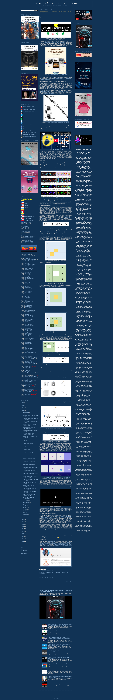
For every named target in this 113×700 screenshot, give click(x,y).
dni (89, 400)
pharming (82, 455)
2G (89, 362)
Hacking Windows (28, 328)
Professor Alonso (25, 226)
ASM (79, 336)
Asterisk (79, 428)
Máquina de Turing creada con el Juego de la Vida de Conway (57, 122)
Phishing (78, 189)
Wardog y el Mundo (28, 367)
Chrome (86, 226)
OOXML (80, 235)
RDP (79, 296)
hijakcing (77, 522)
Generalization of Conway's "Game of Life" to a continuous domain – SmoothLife (55, 125)
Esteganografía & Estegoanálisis (31, 357)
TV (83, 326)
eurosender (78, 517)
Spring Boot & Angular (29, 319)
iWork (83, 373)
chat (90, 264)
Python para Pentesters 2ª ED (30, 352)
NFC (85, 285)
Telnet (81, 506)
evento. (82, 517)
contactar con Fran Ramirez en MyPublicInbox (63, 545)
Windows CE (81, 446)
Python (47, 509)
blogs (77, 204)
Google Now (82, 475)
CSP (83, 465)
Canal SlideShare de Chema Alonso (29, 132)
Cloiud (84, 466)
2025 (23, 403)
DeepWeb (89, 312)
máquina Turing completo (64, 91)
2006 (23, 541)
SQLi (81, 264)
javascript (89, 219)
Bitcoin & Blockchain (29, 335)
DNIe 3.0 (85, 378)
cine (91, 245)
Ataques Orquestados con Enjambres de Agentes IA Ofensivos (59, 682)
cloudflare (78, 218)
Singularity (84, 418)
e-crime (83, 217)
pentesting (79, 152)
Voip (89, 255)
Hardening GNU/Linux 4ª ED (30, 363)
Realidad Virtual (78, 321)
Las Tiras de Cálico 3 (29, 267)
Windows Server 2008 (87, 340)
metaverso (89, 228)
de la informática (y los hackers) (49, 75)
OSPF (76, 493)
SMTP (78, 348)
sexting (91, 297)
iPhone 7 (90, 452)
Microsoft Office (83, 278)
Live (82, 395)
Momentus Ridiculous (88, 289)
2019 (23, 519)
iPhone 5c (86, 452)
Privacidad (87, 154)
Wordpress (79, 213)
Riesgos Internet (28, 320)
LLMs (82, 170)
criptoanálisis (86, 279)
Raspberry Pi (27, 298)
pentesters (82, 257)
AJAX (86, 457)
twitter (77, 180)
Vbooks (86, 326)
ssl (91, 237)
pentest (78, 162)
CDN (85, 405)
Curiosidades (87, 151)
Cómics (77, 173)
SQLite (85, 305)
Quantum (89, 222)
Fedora (87, 409)
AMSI (78, 427)
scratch (90, 350)
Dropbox (76, 338)
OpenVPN (77, 382)
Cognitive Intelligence (81, 182)
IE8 (84, 394)
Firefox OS (86, 471)
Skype (82, 296)
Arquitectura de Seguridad (30, 264)
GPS (80, 210)
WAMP (90, 507)
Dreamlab (26, 205)
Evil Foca (90, 241)
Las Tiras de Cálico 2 (29, 281)
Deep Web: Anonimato (29, 346)
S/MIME (81, 371)
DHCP (90, 406)
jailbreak (78, 212)
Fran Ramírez (57, 75)
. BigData (89, 456)
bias (79, 284)
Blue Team (90, 284)
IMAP (90, 432)
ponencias (82, 527)
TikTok (86, 287)
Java (80, 229)
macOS (78, 257)
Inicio (57, 581)
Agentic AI (83, 268)
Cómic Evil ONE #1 (28, 318)
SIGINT (80, 499)
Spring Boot (27, 314)
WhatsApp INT (27, 277)
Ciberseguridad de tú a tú (29, 279)
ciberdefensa (88, 359)
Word (85, 447)
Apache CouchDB (79, 460)
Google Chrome (79, 207)
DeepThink (86, 408)
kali (87, 217)
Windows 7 (77, 194)
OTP (76, 296)
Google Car (84, 391)
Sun (85, 291)
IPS (79, 433)
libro (89, 201)
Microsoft (79, 176)
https (85, 228)
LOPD (78, 254)
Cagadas (76, 390)
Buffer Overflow (81, 345)
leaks (81, 317)
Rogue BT (89, 441)
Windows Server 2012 (29, 374)
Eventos (83, 149)
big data (77, 181)
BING (90, 198)
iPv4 (88, 218)
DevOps (81, 280)
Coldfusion (77, 391)
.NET (77, 210)
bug (90, 179)
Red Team (26, 323)
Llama (86, 240)
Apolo (76, 428)
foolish (87, 292)
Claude (87, 232)
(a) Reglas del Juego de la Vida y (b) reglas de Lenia (58, 397)
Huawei (86, 478)
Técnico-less (85, 231)
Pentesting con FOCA (29, 358)
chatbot (80, 242)
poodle (86, 527)
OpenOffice (89, 278)
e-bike (89, 423)
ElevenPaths (84, 158)
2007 (23, 540)
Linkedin (78, 266)
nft (89, 247)
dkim (90, 287)
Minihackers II (27, 256)
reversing (84, 259)
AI (44, 572)
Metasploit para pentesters (31, 372)
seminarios (77, 376)
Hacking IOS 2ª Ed (28, 361)
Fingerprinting (88, 165)
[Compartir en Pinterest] (45, 569)
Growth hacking (81, 380)
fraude (86, 185)
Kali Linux (86, 236)
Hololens (76, 478)
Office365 (89, 285)
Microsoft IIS (86, 396)
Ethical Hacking (28, 240)
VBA (84, 507)
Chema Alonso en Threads (27, 117)
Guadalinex (89, 475)
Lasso (90, 394)
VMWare (89, 419)
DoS (84, 331)
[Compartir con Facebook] (43, 569)
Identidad (86, 163)
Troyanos (83, 227)
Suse (90, 418)
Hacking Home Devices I (29, 265)
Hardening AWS (28, 274)
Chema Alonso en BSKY (27, 124)
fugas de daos (83, 520)
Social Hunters (27, 282)
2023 (23, 407)
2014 (23, 528)
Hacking (78, 149)
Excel (82, 236)
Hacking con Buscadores (29, 386)
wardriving (82, 362)
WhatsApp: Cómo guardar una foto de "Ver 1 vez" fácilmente (58, 630)
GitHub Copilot (82, 320)
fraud (76, 452)
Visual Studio (82, 316)
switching (88, 387)
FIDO (77, 471)
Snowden (83, 503)
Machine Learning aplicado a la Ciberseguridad (63, 544)
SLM (86, 321)
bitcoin (85, 191)
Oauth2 (77, 291)
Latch (82, 162)
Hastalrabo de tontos (88, 294)
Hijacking (82, 240)
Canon (91, 428)
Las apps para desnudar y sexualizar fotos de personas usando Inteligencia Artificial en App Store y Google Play (59, 625)
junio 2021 (25, 507)
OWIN (82, 493)
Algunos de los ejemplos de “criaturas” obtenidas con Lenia (57, 197)
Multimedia (78, 315)
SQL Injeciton (86, 442)
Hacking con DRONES (29, 332)
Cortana (78, 378)
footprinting (88, 249)
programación (83, 194)
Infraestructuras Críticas (29, 338)
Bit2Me (86, 241)
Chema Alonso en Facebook (28, 126)
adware (88, 245)
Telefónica (89, 157)
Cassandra (89, 465)
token (83, 233)
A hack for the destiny (29, 330)
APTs (91, 387)
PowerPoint (77, 415)
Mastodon (77, 333)
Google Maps (77, 347)
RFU (90, 497)
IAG (89, 380)
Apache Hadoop (84, 363)
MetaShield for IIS (78, 437)
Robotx (88, 498)
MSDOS (77, 325)
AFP (76, 427)
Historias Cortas (28, 272)
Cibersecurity (89, 377)
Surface (87, 443)
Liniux (78, 485)
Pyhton (66, 572)
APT (85, 233)
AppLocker (89, 460)
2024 (23, 405)
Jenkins (76, 483)
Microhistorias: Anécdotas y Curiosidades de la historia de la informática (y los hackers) (55, 543)
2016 (23, 524)
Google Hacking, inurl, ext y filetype (54, 670)
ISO (77, 479)
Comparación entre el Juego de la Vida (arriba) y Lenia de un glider (57, 477)
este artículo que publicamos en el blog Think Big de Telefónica (55, 42)
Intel (87, 320)
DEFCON (84, 302)
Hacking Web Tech (28, 342)
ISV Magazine (83, 433)
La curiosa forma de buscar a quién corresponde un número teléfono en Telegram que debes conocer (58, 645)
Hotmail (90, 271)
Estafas (89, 175)
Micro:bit (88, 413)
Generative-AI (88, 173)
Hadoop (85, 347)
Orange (90, 396)
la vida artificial (49, 16)
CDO (89, 254)
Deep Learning (80, 187)
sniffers (77, 282)
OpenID (85, 494)
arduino (81, 279)
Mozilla (89, 368)
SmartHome (85, 235)
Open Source (80, 196)
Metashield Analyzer (82, 413)
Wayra (85, 219)
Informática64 (80, 273)
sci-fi (90, 292)
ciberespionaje (80, 201)
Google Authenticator (79, 294)
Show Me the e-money (29, 301)
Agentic (76, 243)
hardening (79, 161)
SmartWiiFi (77, 503)
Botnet (82, 252)
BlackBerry (78, 353)
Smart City (86, 339)
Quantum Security (28, 255)
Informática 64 (83, 277)
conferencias (86, 156)
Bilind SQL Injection (82, 464)
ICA (88, 347)
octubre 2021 (25, 500)
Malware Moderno (28, 287)
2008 (23, 538)
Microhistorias (27, 370)
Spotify (82, 274)
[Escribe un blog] (41, 569)
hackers (88, 162)
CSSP (85, 465)
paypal (90, 361)
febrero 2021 (25, 514)
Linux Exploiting (28, 360)
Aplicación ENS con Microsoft (30, 380)
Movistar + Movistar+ (83, 489)
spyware (89, 322)
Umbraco (81, 507)
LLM (85, 162)
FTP (84, 319)
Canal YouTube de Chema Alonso (29, 134)
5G (90, 362)
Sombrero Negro (28, 284)
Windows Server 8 (88, 511)
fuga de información (88, 252)
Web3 (84, 180)
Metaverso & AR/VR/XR (29, 269)
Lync (90, 485)
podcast (80, 204)
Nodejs (91, 381)
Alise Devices (90, 427)
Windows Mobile (78, 334)
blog (90, 199)
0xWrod (81, 457)
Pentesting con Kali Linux (29, 362)
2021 (23, 410)
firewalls (90, 386)
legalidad (78, 246)
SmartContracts (82, 215)
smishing (77, 531)
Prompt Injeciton (82, 497)
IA (85, 152)
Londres (85, 485)
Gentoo (90, 409)
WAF (90, 326)
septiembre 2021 (26, 502)
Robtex (91, 415)
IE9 (80, 308)
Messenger (89, 298)
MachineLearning (89, 436)
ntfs (87, 525)
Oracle (87, 214)
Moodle (86, 368)
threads (82, 456)
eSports (79, 424)
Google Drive (89, 391)
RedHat (83, 321)
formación (78, 158)
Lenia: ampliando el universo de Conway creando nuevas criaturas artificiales (55, 11)
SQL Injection (86, 179)
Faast (90, 223)
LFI (90, 331)
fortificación (81, 208)
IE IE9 (88, 196)
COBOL (88, 428)
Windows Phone (85, 334)
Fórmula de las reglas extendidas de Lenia (58, 226)
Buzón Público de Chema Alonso (29, 109)
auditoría (80, 177)
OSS (79, 493)
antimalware (85, 209)
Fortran (90, 471)
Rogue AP (77, 371)
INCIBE (77, 433)
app (77, 292)
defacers (86, 423)
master (90, 335)
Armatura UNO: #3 (28, 306)
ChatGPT (85, 172)
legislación (85, 254)
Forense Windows (27, 394)
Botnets (78, 238)
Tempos (82, 168)
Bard (87, 268)
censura (83, 359)
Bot (83, 317)
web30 (86, 362)
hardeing (81, 521)
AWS (77, 329)
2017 (23, 523)
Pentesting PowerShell (29, 348)
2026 (23, 402)
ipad (81, 195)
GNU (80, 338)
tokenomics (77, 200)
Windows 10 (88, 205)
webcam (85, 263)
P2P (89, 268)
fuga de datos (89, 204)
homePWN (82, 452)
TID (85, 245)
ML (82, 270)
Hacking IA (27, 254)
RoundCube (78, 442)
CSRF (82, 298)
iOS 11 (80, 522)
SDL (82, 442)
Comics (82, 165)
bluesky (81, 513)
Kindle (86, 483)
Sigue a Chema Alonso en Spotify (29, 119)
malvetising (78, 525)
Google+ (76, 380)
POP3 (83, 414)
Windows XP (78, 221)
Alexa (83, 260)
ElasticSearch (89, 469)
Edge (78, 308)
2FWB (78, 352)
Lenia (47, 162)
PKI (88, 325)
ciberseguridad (80, 154)
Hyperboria (87, 410)
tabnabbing (89, 531)
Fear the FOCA (25, 224)
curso (89, 250)
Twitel (82, 269)
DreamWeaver (84, 469)
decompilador (84, 450)
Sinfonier (84, 264)
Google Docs (78, 475)
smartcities (84, 344)
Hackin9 (78, 394)
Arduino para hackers (29, 237)
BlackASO (79, 405)
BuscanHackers (81, 377)
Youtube (77, 195)
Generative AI (79, 198)
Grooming (78, 366)
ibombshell (86, 335)
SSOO (90, 442)
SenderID (82, 339)
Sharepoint (90, 321)
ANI (88, 457)
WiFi (85, 187)
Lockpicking (80, 436)
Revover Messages (83, 498)
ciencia (76, 361)
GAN (85, 298)
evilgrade (83, 424)
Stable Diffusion (87, 348)
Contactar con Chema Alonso (28, 106)
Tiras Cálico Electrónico (29, 311)
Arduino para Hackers (29, 315)
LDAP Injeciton (77, 484)
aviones (78, 400)
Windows (78, 165)
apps (89, 238)
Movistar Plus (79, 247)
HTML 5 (86, 380)
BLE (87, 293)
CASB (78, 465)
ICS (85, 338)
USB (76, 284)
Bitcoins (86, 199)
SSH (91, 283)
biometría (78, 232)
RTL (84, 415)
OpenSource (78, 274)
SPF (84, 287)
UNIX (79, 372)
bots (86, 237)
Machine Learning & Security (30, 316)
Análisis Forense (28, 326)
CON (90, 195)
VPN (86, 255)
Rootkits (81, 333)
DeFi (88, 302)
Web (83, 508)
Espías (76, 409)
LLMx (81, 484)
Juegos (83, 198)
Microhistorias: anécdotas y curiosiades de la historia (59, 74)
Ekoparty (26, 207)
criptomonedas (84, 193)
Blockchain (88, 182)
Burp (82, 428)
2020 (23, 518)
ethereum (84, 256)
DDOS (85, 312)
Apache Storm (85, 460)
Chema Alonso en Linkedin (27, 128)
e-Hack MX (26, 211)
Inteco (89, 479)
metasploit (82, 181)
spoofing (89, 213)
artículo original (68, 217)
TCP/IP (91, 333)
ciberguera (82, 423)
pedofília (90, 525)
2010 (23, 535)
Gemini (77, 205)
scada (83, 288)
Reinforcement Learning (79, 441)
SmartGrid (89, 502)
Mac (81, 254)
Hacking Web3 (27, 273)
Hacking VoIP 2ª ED (28, 368)
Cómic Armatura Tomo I (29, 321)
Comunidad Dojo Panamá (29, 216)
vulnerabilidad (86, 404)
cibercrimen (82, 186)
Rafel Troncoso (62, 75)
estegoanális (85, 451)
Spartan (90, 503)
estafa (85, 516)
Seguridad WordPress (29, 339)
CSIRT (80, 465)
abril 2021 (25, 510)
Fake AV (84, 409)
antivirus (77, 279)
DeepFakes (89, 194)
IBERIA (89, 478)
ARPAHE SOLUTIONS (28, 220)
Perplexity (77, 259)
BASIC (81, 352)
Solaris (87, 503)
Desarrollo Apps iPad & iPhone (30, 376)
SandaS (90, 371)
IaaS (86, 433)
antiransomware (79, 301)
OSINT (26, 300)
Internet (78, 167)
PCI (80, 414)
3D (82, 312)
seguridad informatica (87, 530)
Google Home (83, 303)
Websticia (88, 310)
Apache (82, 200)
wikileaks (89, 263)
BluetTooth (88, 464)
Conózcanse (25, 451)
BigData (82, 185)
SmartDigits (85, 502)
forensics (78, 268)
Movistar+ (81, 245)
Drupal (90, 354)
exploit (85, 196)
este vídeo (41, 218)
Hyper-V (83, 410)
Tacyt (86, 229)
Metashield (77, 278)
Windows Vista (82, 190)
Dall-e (84, 429)
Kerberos (77, 381)
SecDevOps (79, 310)
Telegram (78, 226)
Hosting (81, 394)
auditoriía (78, 513)
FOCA (85, 168)
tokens (87, 195)
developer (83, 223)
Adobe (80, 329)
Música (90, 181)
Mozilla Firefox (83, 266)
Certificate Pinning (84, 336)
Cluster (26, 347)
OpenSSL (85, 325)
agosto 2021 (25, 504)
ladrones (76, 387)
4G (77, 336)
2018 (23, 521)
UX (80, 372)
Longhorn (83, 436)
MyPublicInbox (23, 549)
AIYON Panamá (27, 218)
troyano (86, 265)
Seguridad (90, 305)
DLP (89, 336)
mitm (86, 181)
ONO (91, 492)
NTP (91, 413)
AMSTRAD (87, 288)
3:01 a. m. (56, 570)
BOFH (85, 352)
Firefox (81, 203)
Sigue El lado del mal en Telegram (29, 111)
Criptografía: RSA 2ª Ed (29, 365)
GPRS (90, 209)
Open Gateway (87, 273)
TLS (76, 340)
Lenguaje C (79, 395)
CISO (91, 288)
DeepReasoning (79, 331)
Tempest (77, 316)
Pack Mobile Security (25, 230)
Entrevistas (81, 171)
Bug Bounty (27, 295)
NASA (81, 492)
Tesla (76, 372)
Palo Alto (86, 414)
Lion (88, 338)
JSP (91, 380)
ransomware (77, 252)
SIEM (77, 499)
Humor (89, 158)
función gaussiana (66, 377)
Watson (81, 508)
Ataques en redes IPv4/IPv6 (30, 377)
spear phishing (78, 293)
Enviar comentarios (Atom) (50, 584)
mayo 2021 (25, 509)
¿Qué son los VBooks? (25, 235)
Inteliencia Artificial (78, 480)
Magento (80, 367)
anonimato (79, 241)
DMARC (81, 378)
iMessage (78, 350)
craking (90, 513)
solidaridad (78, 456)
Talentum (89, 229)
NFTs (84, 247)
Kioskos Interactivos (87, 366)
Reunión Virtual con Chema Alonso (29, 107)
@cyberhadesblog (51, 541)
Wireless (88, 215)
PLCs (76, 339)
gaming (82, 226)
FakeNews (81, 243)
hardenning (85, 521)
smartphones (81, 404)
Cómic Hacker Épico (28, 349)
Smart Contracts (87, 296)
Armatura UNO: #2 (28, 307)
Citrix (87, 223)
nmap (76, 344)
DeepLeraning (78, 469)
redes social (78, 530)
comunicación (83, 400)
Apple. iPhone (86, 461)
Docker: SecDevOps (28, 324)
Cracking (89, 210)
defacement (83, 361)
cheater (86, 422)
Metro (90, 488)
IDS (86, 331)
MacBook (81, 325)
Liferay (89, 484)
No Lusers (83, 167)
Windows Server (79, 191)
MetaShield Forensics (79, 396)
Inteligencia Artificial (52, 572)
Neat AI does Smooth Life (58, 149)
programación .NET (80, 265)
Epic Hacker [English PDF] (30, 354)
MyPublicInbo (89, 489)
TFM (83, 419)
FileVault (82, 471)
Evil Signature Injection (83, 470)
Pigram (86, 382)
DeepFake (86, 354)
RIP (78, 498)
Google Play (78, 214)
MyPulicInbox (78, 492)
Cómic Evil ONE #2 (29, 312)
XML (87, 385)
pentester (88, 251)
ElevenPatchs (77, 470)
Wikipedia (86, 372)
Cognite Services (82, 390)
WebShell (89, 508)
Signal (81, 418)
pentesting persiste (89, 526)
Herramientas (89, 190)
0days (88, 344)
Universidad (42, 573)
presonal (89, 527)
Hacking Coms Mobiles (29, 381)
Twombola (89, 506)
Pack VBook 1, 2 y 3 (25, 238)
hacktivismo (89, 256)
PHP (81, 212)
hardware (82, 189)
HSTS (82, 347)
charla (85, 250)
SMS (77, 208)
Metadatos (87, 170)
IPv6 (87, 198)
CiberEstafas (27, 286)
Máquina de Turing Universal (49, 93)
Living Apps (82, 205)
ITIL (79, 479)
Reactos (87, 415)
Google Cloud (80, 289)
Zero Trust (85, 399)
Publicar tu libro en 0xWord (26, 198)
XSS (84, 195)
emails (82, 516)
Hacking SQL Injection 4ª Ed (30, 379)
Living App (77, 224)
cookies (83, 343)
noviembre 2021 (26, 413)
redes (88, 177)
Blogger (87, 282)
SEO (81, 259)
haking (79, 452)
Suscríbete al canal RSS (27, 130)
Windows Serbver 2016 (87, 446)
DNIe (90, 293)
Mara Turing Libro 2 (28, 291)
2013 (23, 529)
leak (91, 218)
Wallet (87, 358)
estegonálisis (89, 516)
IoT (91, 203)
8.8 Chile (26, 203)
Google (80, 156)
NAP (76, 438)
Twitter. (86, 506)
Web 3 (86, 508)
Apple (82, 166)
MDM (77, 367)
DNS (88, 203)
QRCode (81, 415)
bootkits (77, 373)
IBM (84, 261)
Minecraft (77, 489)
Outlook (85, 315)
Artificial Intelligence (86, 161)
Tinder (81, 358)
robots (88, 237)
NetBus (84, 492)
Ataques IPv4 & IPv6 (29, 241)
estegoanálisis (78, 312)
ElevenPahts (89, 324)
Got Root (26, 340)
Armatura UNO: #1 (28, 309)
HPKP (80, 432)
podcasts (77, 203)
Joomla (88, 277)
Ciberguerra (27, 263)
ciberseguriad (86, 513)
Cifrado (76, 190)
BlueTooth (87, 224)
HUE (83, 432)
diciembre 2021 (26, 412)
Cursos (79, 159)
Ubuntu (79, 217)
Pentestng (90, 438)
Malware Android (28, 344)
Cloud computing (88, 200)
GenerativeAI (79, 179)
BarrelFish (77, 464)
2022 (23, 409)
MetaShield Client (85, 367)
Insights (86, 479)
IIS (82, 210)
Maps (80, 381)
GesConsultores (83, 474)
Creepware (86, 406)
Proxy (80, 237)
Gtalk (77, 410)
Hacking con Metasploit (29, 325)
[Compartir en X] (42, 569)
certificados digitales (82, 297)
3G (83, 275)
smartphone (77, 240)
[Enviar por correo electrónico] (40, 569)
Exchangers (90, 470)
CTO (85, 377)
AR (90, 457)
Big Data (26, 270)
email (87, 343)
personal (78, 172)
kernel (70, 229)
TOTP (82, 250)
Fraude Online (26, 385)
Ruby (88, 283)
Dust (79, 263)
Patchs (81, 382)
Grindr (86, 475)
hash (86, 401)
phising (85, 455)
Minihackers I (27, 258)
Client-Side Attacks (28, 329)
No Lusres (87, 492)
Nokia (81, 438)
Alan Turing (85, 427)
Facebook (82, 173)
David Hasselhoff (89, 307)
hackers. (78, 521)
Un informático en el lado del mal (56, 3)
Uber (86, 419)
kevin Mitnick (85, 322)
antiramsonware (89, 512)
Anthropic (83, 376)
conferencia (78, 223)
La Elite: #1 (27, 302)
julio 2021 (25, 505)
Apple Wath (77, 461)
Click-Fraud (89, 345)
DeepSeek (79, 255)
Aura (86, 175)
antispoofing (89, 349)
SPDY (83, 499)
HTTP (91, 224)
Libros (84, 157)
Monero (83, 381)
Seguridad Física (80, 199)
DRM (82, 429)
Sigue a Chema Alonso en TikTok (29, 113)
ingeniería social (84, 284)
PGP (82, 283)
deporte (77, 335)
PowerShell (78, 185)
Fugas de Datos (83, 246)
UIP (76, 507)
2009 (23, 536)
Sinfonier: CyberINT (28, 343)
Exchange (80, 409)
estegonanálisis (78, 401)
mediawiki (81, 525)
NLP (78, 438)
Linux (90, 163)
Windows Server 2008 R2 (80, 447)
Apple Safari (84, 324)
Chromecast (78, 429)
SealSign (89, 315)
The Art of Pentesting (29, 268)
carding (80, 359)
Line (76, 436)
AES (80, 376)
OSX (78, 414)
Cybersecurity (85, 271)
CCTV (83, 405)
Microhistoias (84, 437)
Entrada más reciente (43, 581)
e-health (90, 316)
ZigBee (85, 512)
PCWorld (84, 222)
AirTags (81, 427)
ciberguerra (84, 221)
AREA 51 (26, 214)
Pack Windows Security (25, 231)
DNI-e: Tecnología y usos (29, 389)
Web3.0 (85, 385)
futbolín (87, 520)
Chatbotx (80, 466)
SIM (83, 305)
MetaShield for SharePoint (80, 488)
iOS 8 (83, 522)
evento (83, 307)
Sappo (84, 357)
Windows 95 (81, 399)
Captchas (86, 275)
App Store (79, 324)
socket (81, 531)
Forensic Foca (88, 319)
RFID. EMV (87, 497)
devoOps (88, 450)
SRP (85, 499)
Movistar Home (88, 186)
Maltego (89, 395)
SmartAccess (81, 502)
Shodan (85, 210)
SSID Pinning (89, 499)
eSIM (81, 451)
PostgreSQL (90, 382)
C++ (91, 464)
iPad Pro (90, 522)
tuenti (90, 279)
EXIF (87, 429)
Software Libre (88, 208)
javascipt (89, 401)
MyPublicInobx (89, 437)
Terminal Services (84, 238)
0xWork (78, 457)
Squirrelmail (83, 443)
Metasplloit (86, 488)
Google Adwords (89, 474)
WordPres (81, 512)
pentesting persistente (87, 301)
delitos (87, 361)
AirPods (80, 363)
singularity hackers (78, 249)
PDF (83, 237)
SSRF (87, 371)
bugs (90, 189)
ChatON (77, 466)
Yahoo (81, 271)
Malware (88, 159)
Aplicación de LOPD (28, 393)
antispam (90, 274)
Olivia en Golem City (29, 262)
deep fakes (84, 311)
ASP (77, 363)
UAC (89, 231)
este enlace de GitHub (62, 509)
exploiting (86, 201)
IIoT (91, 478)
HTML (78, 264)
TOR (77, 242)
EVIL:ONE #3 (27, 297)
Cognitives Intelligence (80, 354)
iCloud (80, 373)
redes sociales (79, 209)
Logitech (81, 485)
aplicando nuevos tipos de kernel (56, 398)
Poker (89, 414)
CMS (81, 330)
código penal (79, 450)
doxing (76, 288)
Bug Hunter (27, 253)
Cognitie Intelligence (89, 390)
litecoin (80, 387)
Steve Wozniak (86, 333)
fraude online (84, 218)
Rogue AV (85, 441)
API (88, 259)
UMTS (84, 358)
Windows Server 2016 (29, 242)
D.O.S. (80, 302)
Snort (80, 503)
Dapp (77, 408)
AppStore (87, 376)
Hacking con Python (28, 351)
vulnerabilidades (82, 282)
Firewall (85, 243)
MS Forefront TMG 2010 (28, 391)
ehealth (77, 317)
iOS (82, 172)
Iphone (77, 163)
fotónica (83, 401)
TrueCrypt (78, 385)
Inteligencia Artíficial (85, 480)
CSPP (76, 289)
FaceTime (89, 378)
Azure (83, 241)
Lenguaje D (85, 484)
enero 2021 (25, 515)
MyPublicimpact (24, 550)
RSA (84, 280)
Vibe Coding (80, 340)
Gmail (85, 203)
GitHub (79, 270)
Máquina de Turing (45, 91)
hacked (89, 221)
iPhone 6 (86, 424)
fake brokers (89, 451)
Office (83, 229)
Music (91, 338)
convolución (47, 231)
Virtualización (78, 349)
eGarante (86, 386)
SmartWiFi (78, 269)
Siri (87, 264)
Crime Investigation (28, 333)
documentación (79, 256)
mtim (85, 525)
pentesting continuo (84, 350)
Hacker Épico (27, 371)
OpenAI (83, 214)
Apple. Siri (81, 461)
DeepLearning (88, 257)
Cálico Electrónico (25, 227)
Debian (77, 280)
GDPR (82, 285)
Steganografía (89, 357)
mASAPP (86, 373)
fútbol (90, 343)
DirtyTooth (78, 285)
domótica (81, 335)
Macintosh (85, 395)
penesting (76, 526)
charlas (83, 159)
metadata (85, 212)
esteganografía (88, 242)
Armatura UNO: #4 (28, 305)
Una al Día (26, 388)
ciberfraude (77, 423)
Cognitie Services (88, 466)
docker (77, 228)
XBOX (86, 274)
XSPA (85, 349)
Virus (76, 306)
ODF (84, 249)
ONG (80, 305)
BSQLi (77, 302)
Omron (87, 493)
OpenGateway (79, 287)
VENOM (87, 507)
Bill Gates (88, 352)
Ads (76, 324)
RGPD (76, 498)
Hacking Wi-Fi (27, 296)
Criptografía (88, 180)
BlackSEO (87, 260)
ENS (91, 282)
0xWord (22, 547)
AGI (83, 457)
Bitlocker (89, 363)
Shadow (77, 418)
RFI (78, 339)
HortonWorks (86, 432)
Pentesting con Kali (29, 236)
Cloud (77, 219)
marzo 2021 (25, 512)
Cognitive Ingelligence (87, 353)
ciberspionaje (79, 343)
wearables (85, 456)
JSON (87, 394)
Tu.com (85, 270)
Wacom (77, 508)
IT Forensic (26, 209)
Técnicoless (88, 227)
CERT (85, 428)
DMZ (89, 330)
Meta (83, 308)
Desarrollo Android (28, 366)
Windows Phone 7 (82, 511)
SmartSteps (78, 443)
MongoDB (87, 381)
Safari (81, 326)
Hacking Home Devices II (30, 260)
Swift (89, 443)
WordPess (77, 512)
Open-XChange (81, 494)
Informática (82, 479)
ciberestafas (79, 231)
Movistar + (86, 207)
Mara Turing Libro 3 (28, 290)
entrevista (88, 311)
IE (90, 410)
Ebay (89, 429)
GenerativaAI (78, 474)
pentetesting (78, 527)
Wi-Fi (82, 349)
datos (87, 247)
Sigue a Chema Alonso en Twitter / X (30, 120)
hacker (85, 269)
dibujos (83, 242)
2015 (23, 526)
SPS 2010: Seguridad (28, 390)
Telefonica (77, 358)
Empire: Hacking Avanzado (30, 310)
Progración (77, 497)
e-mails (77, 275)
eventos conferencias (87, 517)
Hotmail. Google (81, 478)
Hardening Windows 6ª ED (29, 384)
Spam (80, 180)
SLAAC (81, 357)
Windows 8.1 (80, 306)
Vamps (82, 385)
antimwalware (89, 447)
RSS (82, 263)
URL (78, 507)
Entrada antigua (69, 581)
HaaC (83, 338)
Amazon (82, 224)
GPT (84, 204)
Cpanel (82, 406)
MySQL (89, 212)
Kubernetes (27, 283)
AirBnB (90, 404)
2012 (23, 531)
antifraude (90, 372)
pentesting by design (82, 526)
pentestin (90, 373)
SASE (91, 498)
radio (77, 229)
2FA (89, 193)
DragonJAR (26, 201)
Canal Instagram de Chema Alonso (29, 136)
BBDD (91, 376)
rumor (82, 530)
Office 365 (81, 291)
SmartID (90, 339)
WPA (77, 399)
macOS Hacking (28, 334)
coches (86, 316)
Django (90, 408)
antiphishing (89, 291)
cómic (83, 255)
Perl (83, 382)
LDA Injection (90, 483)
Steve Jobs (84, 310)
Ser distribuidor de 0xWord (26, 222)
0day (81, 275)
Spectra (89, 168)
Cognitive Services (86, 184)
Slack (87, 418)
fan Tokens (83, 232)
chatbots (80, 292)
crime (87, 400)
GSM (90, 265)
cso (79, 361)
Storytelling (27, 276)
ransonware (89, 455)
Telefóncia (77, 506)
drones (80, 288)
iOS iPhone (86, 522)
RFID (89, 320)
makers (83, 251)
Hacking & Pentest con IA (30, 259)
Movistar (88, 187)
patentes (79, 344)
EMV (81, 391)
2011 (23, 533)
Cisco (86, 345)
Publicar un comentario (43, 579)
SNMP (84, 371)
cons (90, 207)
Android (78, 166)
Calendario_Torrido (79, 261)
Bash (77, 377)
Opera (89, 308)
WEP (77, 446)
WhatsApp (82, 175)
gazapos (90, 520)
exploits (81, 228)
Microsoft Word (81, 368)
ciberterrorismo (79, 322)
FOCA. (80, 471)
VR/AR (87, 261)
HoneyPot (82, 366)
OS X (86, 308)
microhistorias (60, 572)
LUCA (77, 175)
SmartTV (81, 219)
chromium (90, 422)
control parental (78, 307)
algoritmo (79, 311)
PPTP (91, 347)
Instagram (89, 246)
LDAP (80, 233)
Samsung (82, 348)
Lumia (88, 485)
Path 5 (85, 283)
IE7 (88, 331)
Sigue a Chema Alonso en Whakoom (30, 115)
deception (82, 386)
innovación (79, 184)
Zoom (79, 386)
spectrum (84, 531)
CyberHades (48, 545)
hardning (89, 521)
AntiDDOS (84, 329)
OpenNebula (90, 494)
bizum (83, 422)
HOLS (80, 410)
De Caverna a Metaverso (29, 278)
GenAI (81, 163)
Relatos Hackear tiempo (29, 288)
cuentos (83, 292)
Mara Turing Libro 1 (28, 292)
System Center (79, 419)
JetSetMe (79, 483)
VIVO (83, 372)
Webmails (89, 266)
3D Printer (84, 293)
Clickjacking (85, 330)
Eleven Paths (87, 166)
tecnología (78, 298)
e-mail (89, 172)
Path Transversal (85, 438)
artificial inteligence (78, 422)
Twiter (83, 506)
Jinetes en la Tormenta (29, 293)
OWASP (82, 315)
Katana (83, 483)
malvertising (84, 387)
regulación (78, 362)
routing (77, 404)
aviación (89, 399)
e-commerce (88, 280)
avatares (90, 334)
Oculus (84, 493)
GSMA (78, 320)
